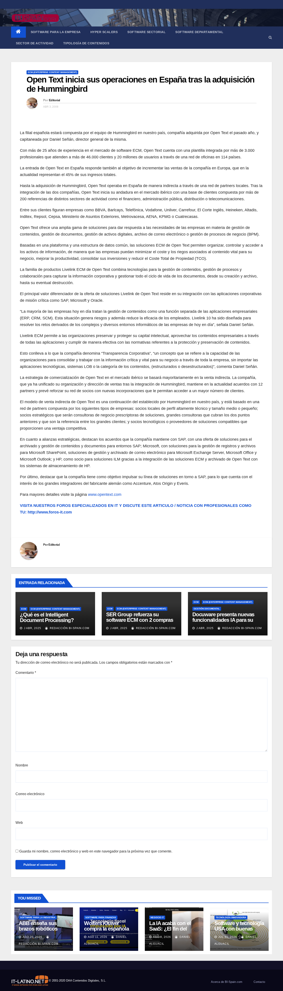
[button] (270, 37)
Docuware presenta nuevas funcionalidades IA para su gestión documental (223, 619)
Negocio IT (157, 917)
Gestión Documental (207, 608)
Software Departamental (199, 32)
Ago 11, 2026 (97, 937)
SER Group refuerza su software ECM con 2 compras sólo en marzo (139, 619)
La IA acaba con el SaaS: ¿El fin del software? (170, 928)
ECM (23, 609)
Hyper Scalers (104, 32)
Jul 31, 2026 (227, 937)
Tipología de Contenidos (86, 43)
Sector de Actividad (35, 43)
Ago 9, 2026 (162, 937)
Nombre (21, 765)
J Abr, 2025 (32, 628)
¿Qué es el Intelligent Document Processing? (47, 617)
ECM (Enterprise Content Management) (52, 72)
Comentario (25, 672)
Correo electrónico (29, 794)
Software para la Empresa (56, 32)
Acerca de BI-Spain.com (226, 982)
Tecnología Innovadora (231, 917)
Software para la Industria (37, 917)
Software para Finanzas (100, 917)
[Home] (18, 32)
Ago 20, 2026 (32, 937)
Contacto (259, 982)
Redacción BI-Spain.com (69, 628)
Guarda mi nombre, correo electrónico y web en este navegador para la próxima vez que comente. (95, 851)
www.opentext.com (104, 494)
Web (19, 822)
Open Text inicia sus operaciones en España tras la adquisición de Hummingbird (140, 84)
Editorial (54, 100)
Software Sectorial (146, 32)
